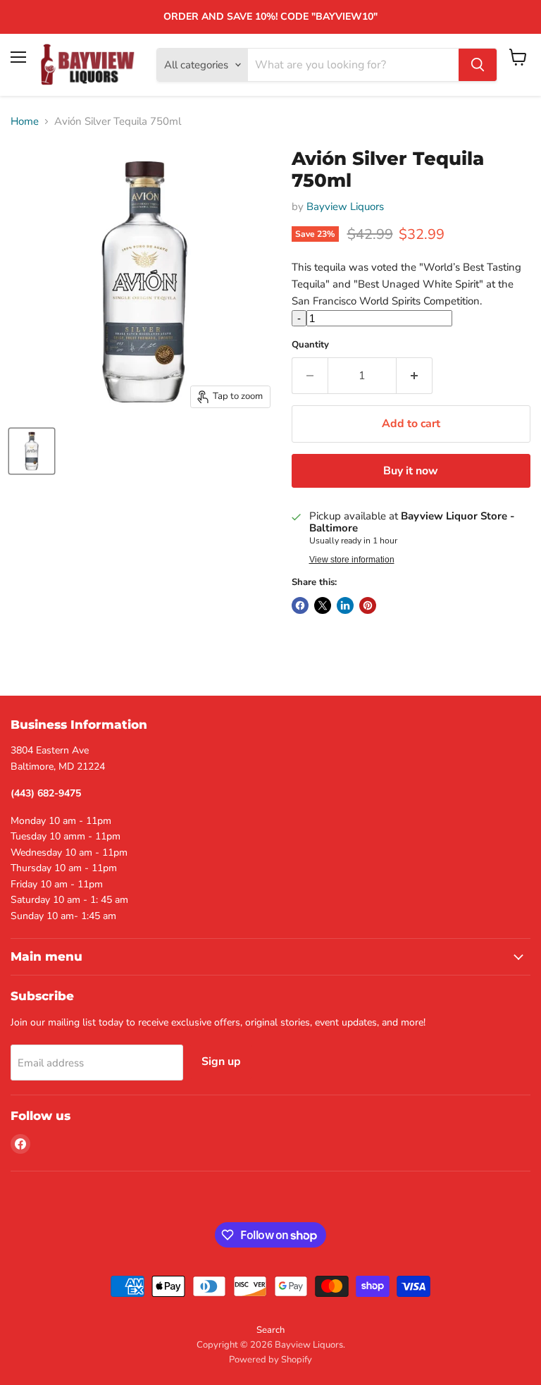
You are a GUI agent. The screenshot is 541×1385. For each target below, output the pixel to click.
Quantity (310, 345)
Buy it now (410, 471)
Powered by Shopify (270, 1359)
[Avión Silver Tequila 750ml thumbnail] (31, 451)
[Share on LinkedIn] (345, 605)
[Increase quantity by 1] (415, 375)
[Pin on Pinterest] (367, 605)
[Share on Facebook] (300, 605)
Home (25, 122)
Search (270, 1330)
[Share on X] (322, 605)
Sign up (221, 1061)
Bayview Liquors (345, 206)
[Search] (478, 65)
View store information (351, 560)
